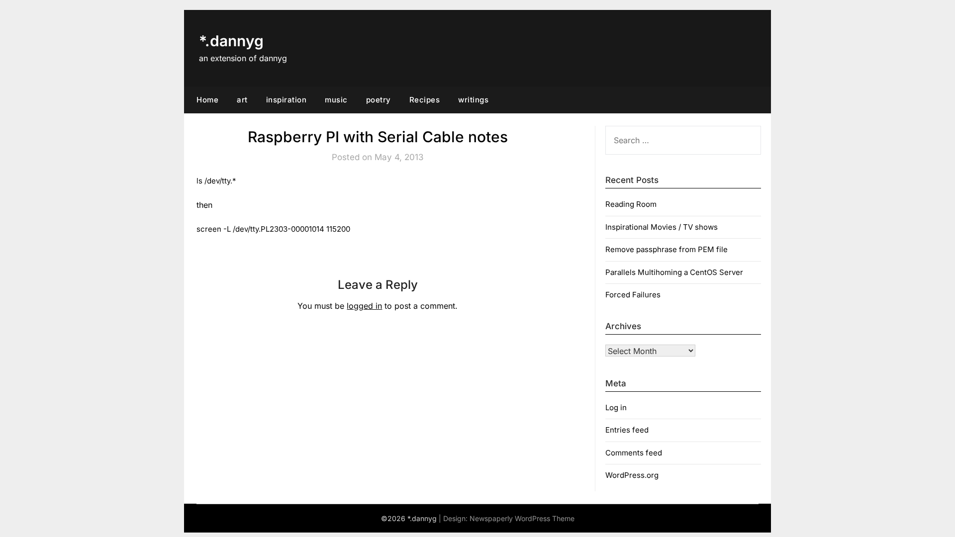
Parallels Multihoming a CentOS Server (674, 272)
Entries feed (627, 430)
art (242, 99)
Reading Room (631, 204)
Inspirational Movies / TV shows (661, 227)
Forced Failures (633, 294)
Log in (616, 407)
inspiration (286, 99)
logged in (364, 306)
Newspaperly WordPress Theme (522, 518)
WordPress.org (632, 475)
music (336, 99)
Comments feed (633, 452)
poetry (378, 99)
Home (207, 99)
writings (473, 99)
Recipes (424, 99)
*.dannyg (231, 41)
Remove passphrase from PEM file (666, 249)
